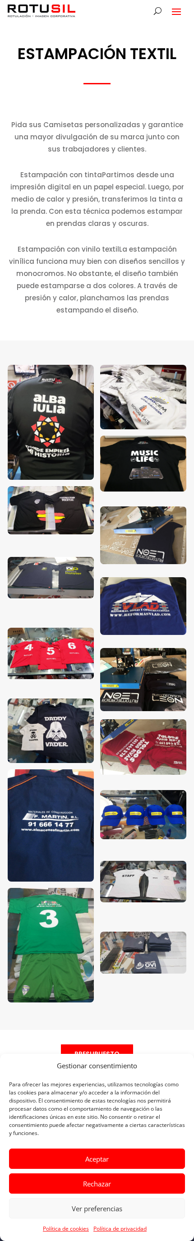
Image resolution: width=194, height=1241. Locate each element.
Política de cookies (66, 1228)
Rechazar (97, 1183)
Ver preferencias (97, 1208)
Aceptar (97, 1158)
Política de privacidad (120, 1228)
